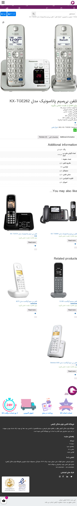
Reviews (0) (43, 137)
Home (75, 17)
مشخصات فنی (53, 137)
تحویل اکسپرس (28, 413)
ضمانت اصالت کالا (66, 413)
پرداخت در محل (47, 413)
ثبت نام (12, 13)
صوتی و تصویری (67, 17)
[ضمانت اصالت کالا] (66, 404)
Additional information (67, 137)
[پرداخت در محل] (47, 404)
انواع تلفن (58, 17)
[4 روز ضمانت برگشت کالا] (9, 404)
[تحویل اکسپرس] (28, 404)
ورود (4, 13)
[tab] (67, 137)
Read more (72, 240)
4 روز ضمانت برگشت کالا (10, 413)
